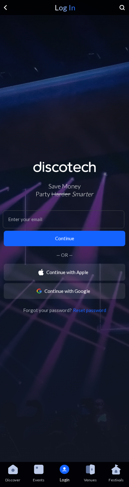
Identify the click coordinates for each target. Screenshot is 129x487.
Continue (64, 238)
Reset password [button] (89, 310)
